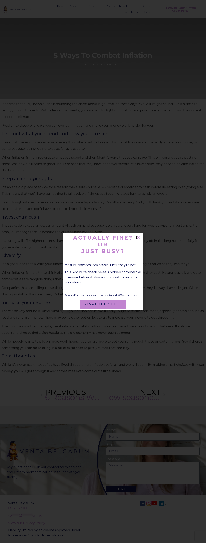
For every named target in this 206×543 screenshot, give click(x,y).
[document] (103, 271)
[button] (138, 237)
